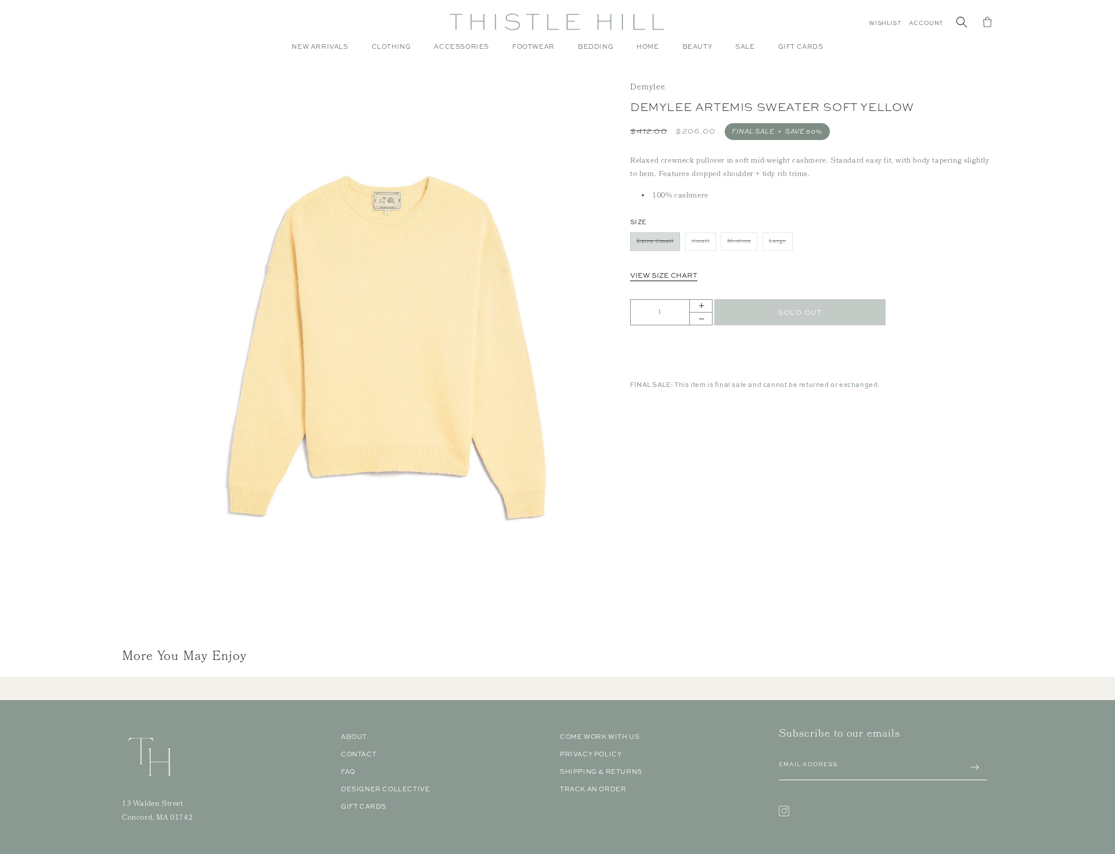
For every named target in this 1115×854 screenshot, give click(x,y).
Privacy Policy (590, 754)
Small (704, 243)
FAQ (348, 771)
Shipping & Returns (601, 771)
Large (781, 243)
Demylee (648, 87)
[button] (391, 52)
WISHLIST (885, 23)
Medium (742, 243)
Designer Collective (385, 789)
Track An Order (593, 789)
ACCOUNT (926, 23)
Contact (358, 754)
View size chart (663, 275)
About (354, 737)
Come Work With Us (599, 737)
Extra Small (658, 243)
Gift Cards (363, 806)
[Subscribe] (974, 767)
